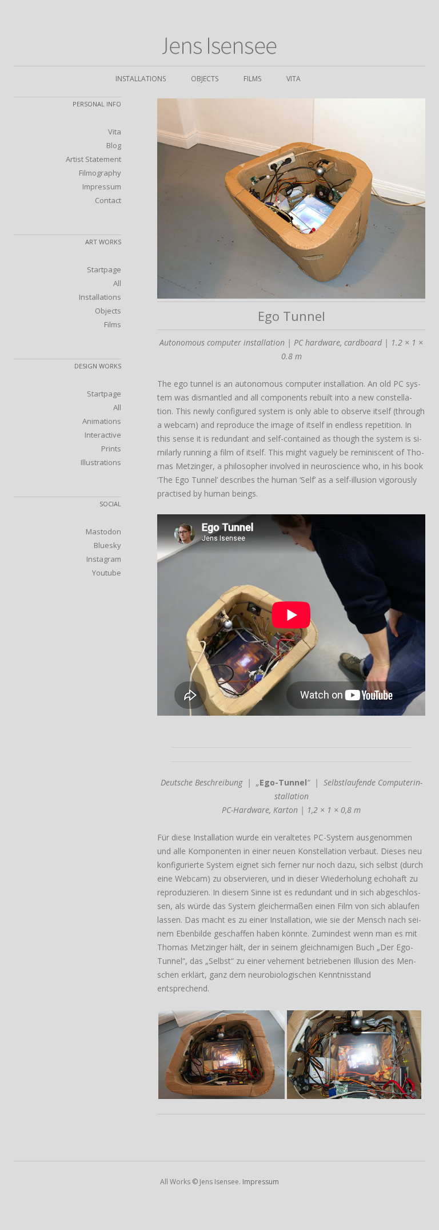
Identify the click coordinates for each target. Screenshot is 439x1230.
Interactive (103, 435)
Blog (113, 145)
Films (252, 79)
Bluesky (107, 545)
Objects (204, 79)
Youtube (106, 573)
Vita (293, 79)
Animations (101, 421)
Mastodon (103, 531)
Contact (108, 200)
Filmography (100, 173)
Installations (140, 79)
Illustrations (101, 462)
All (117, 283)
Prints (111, 448)
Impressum (101, 186)
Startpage (104, 269)
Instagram (103, 559)
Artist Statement (93, 159)
